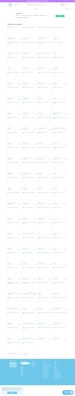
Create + (16, 5)
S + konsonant (10, 218)
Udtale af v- (25, 308)
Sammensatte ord (26, 203)
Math (44, 362)
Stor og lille (55, 278)
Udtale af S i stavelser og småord (44, 53)
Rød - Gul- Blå (10, 233)
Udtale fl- (9, 128)
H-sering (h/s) (25, 353)
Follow (60, 16)
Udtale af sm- (10, 323)
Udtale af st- (10, 143)
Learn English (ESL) (47, 366)
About (55, 364)
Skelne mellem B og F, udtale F (58, 128)
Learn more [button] (18, 389)
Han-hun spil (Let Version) (28, 158)
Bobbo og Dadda (41, 68)
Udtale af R (10, 113)
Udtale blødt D (25, 188)
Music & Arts (45, 374)
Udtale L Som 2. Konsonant (58, 113)
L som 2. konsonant (26, 278)
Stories (44, 372)
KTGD (54, 248)
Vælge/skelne (55, 68)
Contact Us (34, 362)
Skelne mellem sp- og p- (57, 308)
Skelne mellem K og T (42, 128)
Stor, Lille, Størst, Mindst (27, 338)
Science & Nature (46, 369)
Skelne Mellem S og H (42, 338)
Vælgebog (40, 143)
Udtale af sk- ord (56, 293)
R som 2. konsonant (26, 248)
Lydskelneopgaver (56, 38)
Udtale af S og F (26, 113)
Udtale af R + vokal (41, 248)
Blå (53, 218)
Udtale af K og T (26, 128)
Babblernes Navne (26, 68)
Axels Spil (9, 263)
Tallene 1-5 (9, 338)
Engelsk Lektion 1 (11, 98)
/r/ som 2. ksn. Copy (57, 338)
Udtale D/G (40, 173)
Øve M (9, 68)
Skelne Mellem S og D (42, 323)
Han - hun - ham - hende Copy (28, 233)
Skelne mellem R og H (27, 53)
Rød (38, 233)
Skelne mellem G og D (27, 173)
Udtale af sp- (40, 188)
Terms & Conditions (58, 375)
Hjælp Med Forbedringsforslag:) (13, 293)
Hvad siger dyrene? (26, 38)
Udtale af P (10, 188)
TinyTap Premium (57, 374)
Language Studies (46, 364)
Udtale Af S (55, 203)
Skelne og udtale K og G (12, 38)
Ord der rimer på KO (41, 38)
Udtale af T (55, 188)
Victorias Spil (25, 83)
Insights (55, 367)
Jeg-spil (54, 233)
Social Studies (45, 375)
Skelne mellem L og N (57, 323)
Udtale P (54, 263)
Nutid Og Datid (10, 173)
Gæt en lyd (40, 98)
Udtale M (55, 53)
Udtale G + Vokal (41, 278)
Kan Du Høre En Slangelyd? (12, 308)
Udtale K (54, 173)
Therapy (44, 377)
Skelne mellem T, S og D (57, 158)
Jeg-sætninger (10, 248)
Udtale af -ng (40, 113)
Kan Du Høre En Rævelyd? (12, 353)
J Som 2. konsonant (41, 158)
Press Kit (33, 364)
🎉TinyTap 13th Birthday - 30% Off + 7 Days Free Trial (36, 1)
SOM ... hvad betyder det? (28, 323)
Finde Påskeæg (41, 218)
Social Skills (45, 367)
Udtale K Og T (10, 158)
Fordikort (54, 98)
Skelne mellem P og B (11, 203)
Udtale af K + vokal (41, 263)
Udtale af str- (25, 218)
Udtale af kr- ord (26, 143)
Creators (56, 369)
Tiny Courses (56, 372)
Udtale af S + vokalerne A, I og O (14, 53)
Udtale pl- (24, 263)
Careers (33, 366)
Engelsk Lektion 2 (26, 98)
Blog (55, 362)
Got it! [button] (12, 392)
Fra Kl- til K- (55, 143)
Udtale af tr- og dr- (41, 83)
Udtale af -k (55, 83)
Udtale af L (9, 278)
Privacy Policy (56, 377)
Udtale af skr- (40, 308)
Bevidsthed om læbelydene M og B (29, 293)
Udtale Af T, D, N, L (11, 83)
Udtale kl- (39, 293)
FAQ (55, 366)
